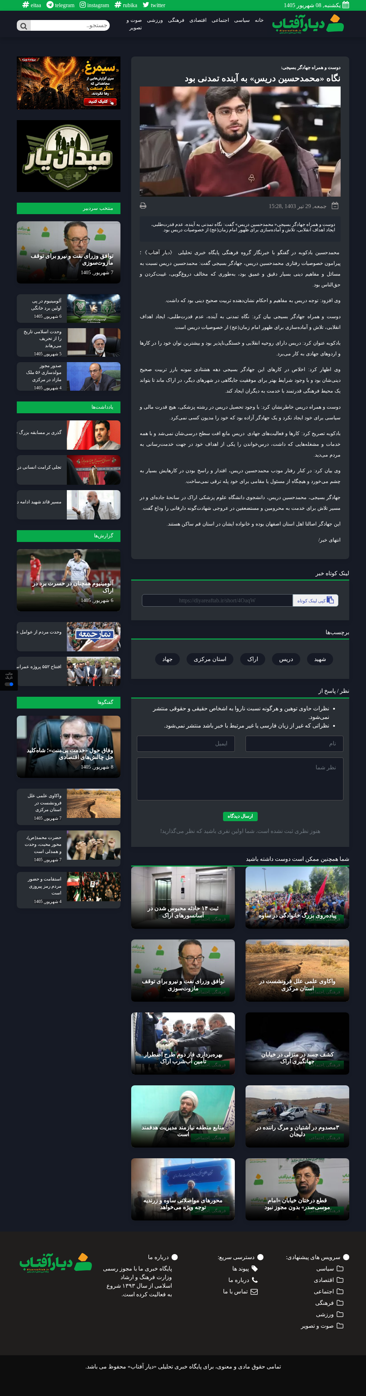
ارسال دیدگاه (240, 816)
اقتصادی (198, 20)
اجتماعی (220, 20)
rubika (129, 5)
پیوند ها (240, 1269)
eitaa (35, 5)
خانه (259, 20)
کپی (312, 600)
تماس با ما (235, 1291)
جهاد (167, 659)
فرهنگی (176, 20)
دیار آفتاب (159, 252)
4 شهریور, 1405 (47, 387)
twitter (157, 5)
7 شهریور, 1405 (97, 272)
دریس (286, 659)
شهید (320, 659)
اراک (252, 659)
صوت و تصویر (134, 24)
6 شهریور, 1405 (47, 316)
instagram (97, 5)
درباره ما (238, 1280)
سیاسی (242, 20)
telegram (64, 5)
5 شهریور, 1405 (47, 353)
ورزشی (155, 20)
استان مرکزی (210, 659)
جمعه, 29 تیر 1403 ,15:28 (298, 206)
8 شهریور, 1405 (97, 767)
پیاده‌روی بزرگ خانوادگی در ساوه (297, 915)
